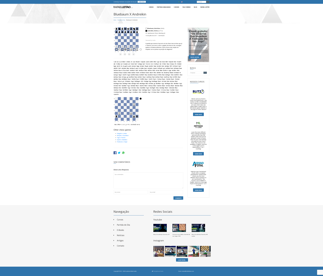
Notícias (120, 235)
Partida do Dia (121, 20)
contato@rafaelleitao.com (187, 271)
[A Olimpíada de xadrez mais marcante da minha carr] (158, 251)
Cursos (151, 7)
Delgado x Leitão (122, 133)
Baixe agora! (195, 57)
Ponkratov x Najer (122, 142)
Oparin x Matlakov (122, 139)
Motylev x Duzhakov (123, 135)
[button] (120, 54)
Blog (195, 7)
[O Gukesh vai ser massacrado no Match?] (182, 251)
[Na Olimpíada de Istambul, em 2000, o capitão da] (170, 251)
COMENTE (178, 198)
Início (115, 20)
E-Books (120, 230)
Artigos (120, 240)
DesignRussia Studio (158, 271)
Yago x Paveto (121, 137)
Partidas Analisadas (164, 7)
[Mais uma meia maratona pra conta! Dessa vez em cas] (193, 251)
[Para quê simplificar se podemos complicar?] (205, 251)
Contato (120, 245)
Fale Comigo (187, 7)
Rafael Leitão (204, 7)
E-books (176, 7)
